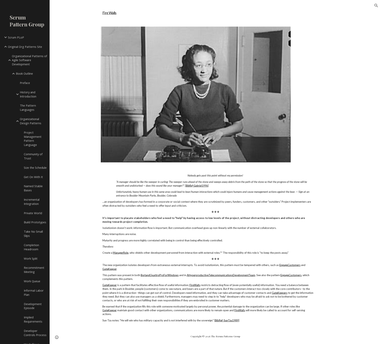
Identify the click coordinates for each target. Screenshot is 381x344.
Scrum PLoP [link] (16, 37)
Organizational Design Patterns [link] (30, 121)
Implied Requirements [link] (33, 319)
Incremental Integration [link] (31, 202)
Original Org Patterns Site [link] (25, 47)
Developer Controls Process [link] (35, 333)
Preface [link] (25, 83)
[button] (376, 5)
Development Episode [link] (33, 306)
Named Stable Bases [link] (33, 188)
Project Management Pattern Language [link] (32, 138)
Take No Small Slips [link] (33, 233)
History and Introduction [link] (28, 94)
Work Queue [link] (32, 281)
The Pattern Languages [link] (28, 107)
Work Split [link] (31, 258)
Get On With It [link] (33, 177)
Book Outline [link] (24, 73)
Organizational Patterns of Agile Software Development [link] (29, 60)
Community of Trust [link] (33, 156)
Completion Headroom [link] (31, 247)
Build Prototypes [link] (35, 222)
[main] (215, 11)
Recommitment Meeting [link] (34, 270)
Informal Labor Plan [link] (34, 292)
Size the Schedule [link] (35, 168)
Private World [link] (33, 213)
